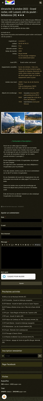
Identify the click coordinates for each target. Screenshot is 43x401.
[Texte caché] (23, 244)
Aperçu (38, 244)
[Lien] (21, 244)
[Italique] (4, 244)
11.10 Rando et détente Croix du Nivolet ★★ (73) (18, 337)
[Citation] (16, 244)
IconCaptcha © (32, 278)
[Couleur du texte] (13, 244)
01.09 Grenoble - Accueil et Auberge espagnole (17, 300)
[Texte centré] (18, 244)
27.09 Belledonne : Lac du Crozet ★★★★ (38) (17, 326)
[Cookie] (4, 396)
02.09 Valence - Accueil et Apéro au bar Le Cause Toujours (20, 304)
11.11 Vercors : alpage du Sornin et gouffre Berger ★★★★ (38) (21, 341)
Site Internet (5, 234)
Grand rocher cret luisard (28, 62)
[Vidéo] (28, 244)
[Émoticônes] (33, 244)
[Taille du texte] (9, 244)
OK (40, 356)
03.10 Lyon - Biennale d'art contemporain (15, 330)
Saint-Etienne (28, 102)
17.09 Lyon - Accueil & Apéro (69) (12, 316)
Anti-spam (4, 272)
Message (4, 242)
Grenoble (27, 93)
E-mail (3, 225)
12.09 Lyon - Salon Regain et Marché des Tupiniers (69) (19, 313)
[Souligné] (7, 244)
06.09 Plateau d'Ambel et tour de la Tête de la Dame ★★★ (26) (21, 308)
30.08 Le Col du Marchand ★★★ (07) (14, 297)
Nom (2, 217)
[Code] (30, 244)
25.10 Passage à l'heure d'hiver (12, 333)
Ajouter (21, 283)
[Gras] (2, 244)
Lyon (25, 97)
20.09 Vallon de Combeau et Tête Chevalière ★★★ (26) (20, 319)
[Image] (25, 244)
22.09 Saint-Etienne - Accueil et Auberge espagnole (18, 323)
